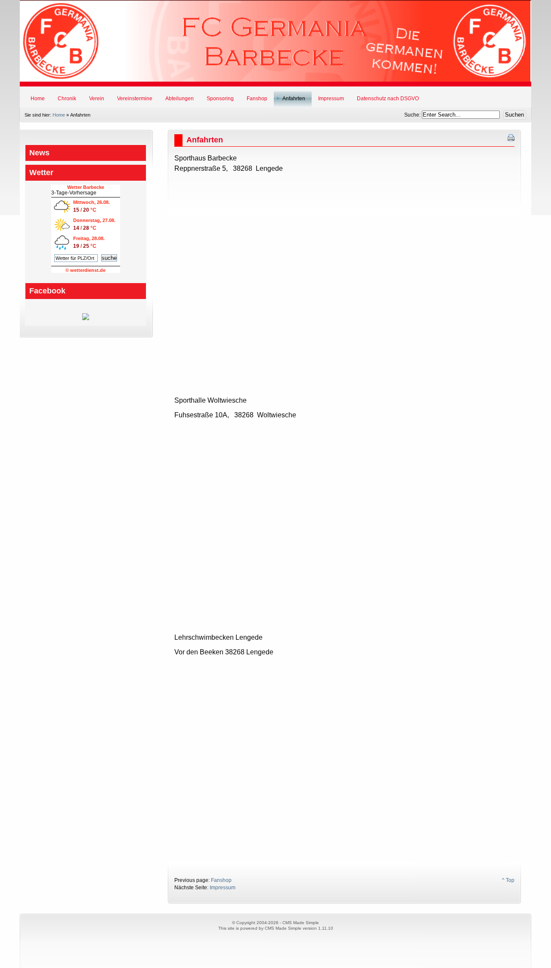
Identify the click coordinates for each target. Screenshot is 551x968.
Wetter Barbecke (85, 187)
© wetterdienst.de (85, 270)
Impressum (222, 888)
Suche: (413, 115)
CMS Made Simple (283, 928)
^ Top (508, 880)
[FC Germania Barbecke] (85, 318)
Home (59, 114)
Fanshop (221, 880)
